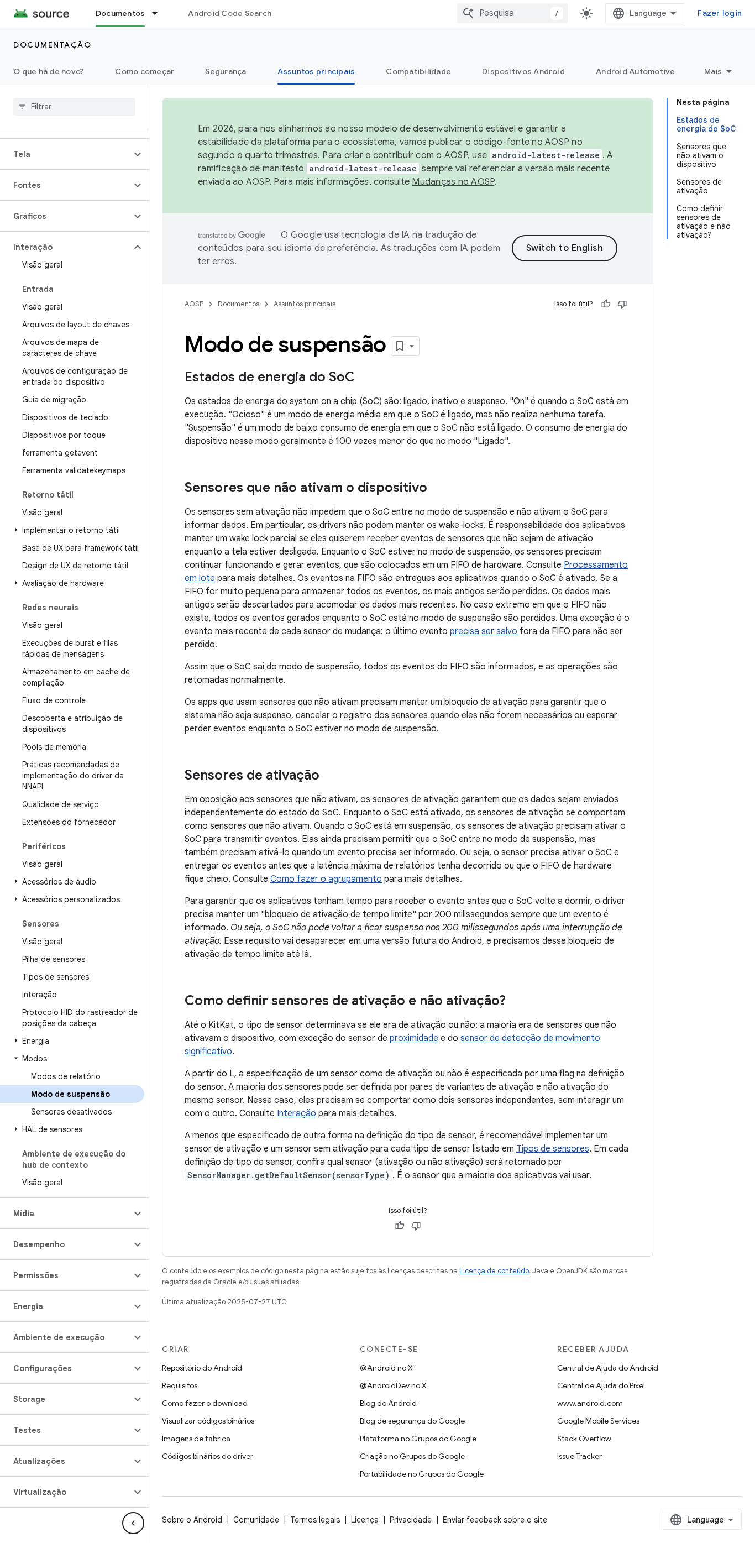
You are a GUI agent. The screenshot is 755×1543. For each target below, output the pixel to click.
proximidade (414, 1038)
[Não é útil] (622, 304)
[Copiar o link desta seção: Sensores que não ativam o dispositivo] (438, 488)
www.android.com (590, 1403)
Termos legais (315, 1519)
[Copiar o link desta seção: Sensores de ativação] (330, 776)
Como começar (144, 71)
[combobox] (512, 13)
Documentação (52, 45)
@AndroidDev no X (393, 1385)
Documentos (120, 13)
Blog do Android (388, 1403)
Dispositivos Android (523, 71)
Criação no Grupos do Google (412, 1456)
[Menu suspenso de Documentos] (160, 13)
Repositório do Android (202, 1368)
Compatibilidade (418, 71)
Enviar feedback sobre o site (495, 1519)
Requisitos (179, 1385)
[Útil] (605, 304)
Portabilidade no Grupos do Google (422, 1474)
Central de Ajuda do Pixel (601, 1385)
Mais (713, 71)
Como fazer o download (205, 1403)
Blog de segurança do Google (412, 1421)
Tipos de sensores (552, 1148)
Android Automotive (635, 71)
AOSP (194, 303)
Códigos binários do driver (207, 1456)
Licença (365, 1519)
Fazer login (720, 13)
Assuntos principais (316, 71)
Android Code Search (229, 13)
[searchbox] (74, 107)
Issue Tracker (579, 1456)
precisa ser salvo (485, 631)
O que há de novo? (48, 71)
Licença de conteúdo (494, 1270)
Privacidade (411, 1519)
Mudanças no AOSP (453, 181)
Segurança (225, 71)
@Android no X (386, 1368)
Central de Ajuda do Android (607, 1368)
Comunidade (256, 1519)
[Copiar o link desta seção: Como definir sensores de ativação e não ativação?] (517, 1001)
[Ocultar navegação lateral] (133, 1523)
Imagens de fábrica (196, 1438)
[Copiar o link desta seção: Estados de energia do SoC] (366, 378)
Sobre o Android (192, 1519)
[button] (65, 154)
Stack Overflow (584, 1438)
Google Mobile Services (598, 1421)
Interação (296, 1113)
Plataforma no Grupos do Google (418, 1438)
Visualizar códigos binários (208, 1421)
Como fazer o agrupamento (326, 879)
